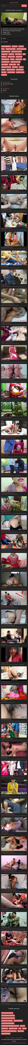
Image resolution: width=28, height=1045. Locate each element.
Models (20, 1037)
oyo (18, 64)
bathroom (11, 54)
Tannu (4, 38)
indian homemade (15, 61)
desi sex (4, 72)
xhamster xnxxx (13, 1028)
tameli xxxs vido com (7, 1020)
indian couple (11, 72)
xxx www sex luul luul (7, 1013)
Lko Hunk (5, 42)
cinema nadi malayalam (8, 1023)
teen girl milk (11, 56)
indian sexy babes (10, 49)
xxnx (14, 3)
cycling (12, 59)
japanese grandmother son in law (10, 1025)
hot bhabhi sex (5, 61)
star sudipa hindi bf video (8, 1018)
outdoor (21, 67)
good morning (5, 59)
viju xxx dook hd (18, 1020)
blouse (3, 69)
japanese (4, 74)
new (20, 1028)
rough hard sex (20, 72)
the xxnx (22, 1025)
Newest (7, 1037)
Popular (12, 1037)
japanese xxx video (16, 51)
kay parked (20, 1031)
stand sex (14, 46)
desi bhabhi (5, 64)
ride (24, 59)
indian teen (19, 56)
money (24, 1028)
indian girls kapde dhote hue (9, 1031)
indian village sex (21, 49)
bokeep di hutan (6, 1033)
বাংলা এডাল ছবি (4, 1028)
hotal (3, 49)
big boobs (14, 67)
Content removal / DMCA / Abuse (17, 1043)
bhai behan (18, 54)
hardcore (4, 56)
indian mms (19, 59)
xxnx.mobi (5, 1043)
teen (24, 54)
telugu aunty (12, 64)
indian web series (6, 67)
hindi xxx (21, 46)
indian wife (4, 54)
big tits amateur (11, 69)
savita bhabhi (19, 69)
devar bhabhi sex (6, 46)
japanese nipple (6, 51)
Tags (16, 1037)
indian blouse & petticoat (8, 1015)
